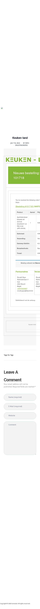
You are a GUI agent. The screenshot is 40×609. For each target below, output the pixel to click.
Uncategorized (21, 145)
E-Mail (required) (15, 406)
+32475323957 (22, 288)
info (27, 143)
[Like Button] (31, 354)
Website (11, 415)
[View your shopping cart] (0, 127)
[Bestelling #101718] (24, 206)
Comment (12, 424)
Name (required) (15, 397)
